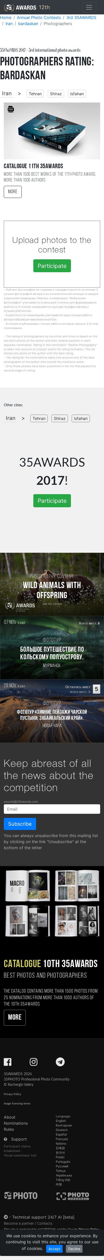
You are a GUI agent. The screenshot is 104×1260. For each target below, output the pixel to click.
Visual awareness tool (20, 1155)
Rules (9, 1129)
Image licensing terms (17, 1103)
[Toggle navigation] (89, 7)
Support (19, 1139)
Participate (52, 265)
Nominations (16, 1123)
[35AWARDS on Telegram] (60, 1063)
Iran (7, 93)
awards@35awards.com (21, 801)
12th (43, 7)
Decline (74, 1249)
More (12, 191)
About (9, 1117)
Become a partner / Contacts (28, 1223)
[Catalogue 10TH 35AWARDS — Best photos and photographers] (52, 902)
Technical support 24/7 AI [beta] (43, 1217)
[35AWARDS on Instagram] (33, 1063)
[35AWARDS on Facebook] (7, 1063)
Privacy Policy (12, 1094)
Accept (54, 1249)
